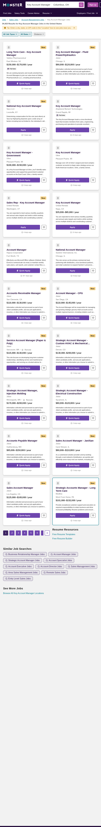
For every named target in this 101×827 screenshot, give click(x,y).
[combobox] (39, 5)
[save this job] (44, 83)
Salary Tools (19, 13)
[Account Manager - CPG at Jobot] (76, 305)
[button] (81, 4)
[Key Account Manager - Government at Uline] (26, 166)
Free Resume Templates (63, 534)
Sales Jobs (13, 20)
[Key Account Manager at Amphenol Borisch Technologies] (76, 117)
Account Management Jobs (32, 20)
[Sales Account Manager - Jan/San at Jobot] (76, 453)
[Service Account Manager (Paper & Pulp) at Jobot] (26, 353)
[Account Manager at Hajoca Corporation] (26, 260)
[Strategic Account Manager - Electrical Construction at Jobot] (76, 404)
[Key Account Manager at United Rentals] (76, 215)
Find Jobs (7, 13)
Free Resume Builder (62, 538)
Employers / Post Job (85, 13)
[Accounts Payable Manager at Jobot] (26, 453)
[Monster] (12, 4)
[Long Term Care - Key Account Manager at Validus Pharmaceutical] (26, 67)
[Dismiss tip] (74, 28)
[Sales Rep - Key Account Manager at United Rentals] (26, 215)
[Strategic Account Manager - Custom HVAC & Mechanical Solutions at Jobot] (76, 353)
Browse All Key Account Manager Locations (23, 593)
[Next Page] (47, 532)
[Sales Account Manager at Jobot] (26, 501)
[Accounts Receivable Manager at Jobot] (26, 305)
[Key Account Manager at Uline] (76, 166)
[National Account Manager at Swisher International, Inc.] (76, 260)
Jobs (4, 20)
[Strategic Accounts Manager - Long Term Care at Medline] (76, 501)
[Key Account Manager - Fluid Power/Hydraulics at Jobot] (76, 67)
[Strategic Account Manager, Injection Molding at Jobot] (26, 404)
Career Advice (33, 13)
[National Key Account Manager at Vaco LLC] (26, 117)
